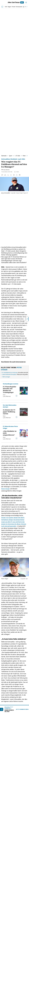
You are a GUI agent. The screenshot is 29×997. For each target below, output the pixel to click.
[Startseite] (14, 2)
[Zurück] (2, 7)
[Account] (26, 2)
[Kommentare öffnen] (27, 319)
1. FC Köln (17, 156)
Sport (10, 156)
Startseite (4, 156)
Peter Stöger (5, 489)
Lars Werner (6, 169)
